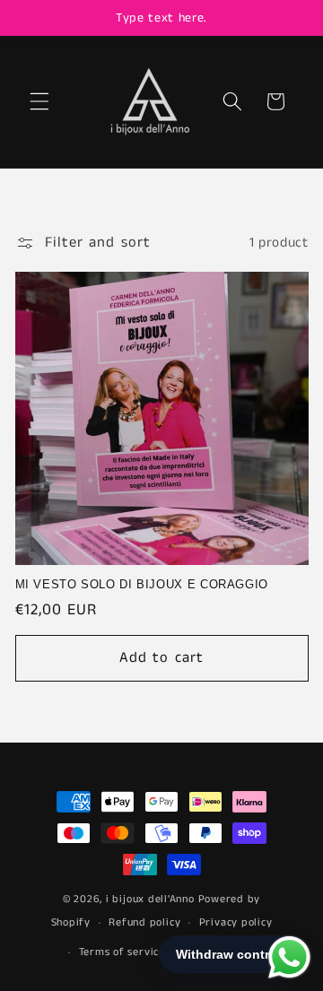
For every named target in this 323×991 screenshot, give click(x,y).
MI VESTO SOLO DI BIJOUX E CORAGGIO (141, 584)
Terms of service (122, 952)
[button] (39, 101)
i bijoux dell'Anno (152, 899)
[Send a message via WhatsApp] (289, 957)
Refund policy (144, 922)
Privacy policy (236, 922)
